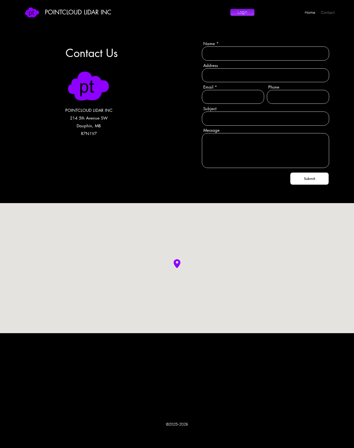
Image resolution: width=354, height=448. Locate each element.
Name (209, 44)
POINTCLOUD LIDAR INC (78, 12)
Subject (210, 109)
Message (211, 130)
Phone (273, 87)
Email (208, 87)
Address (210, 65)
